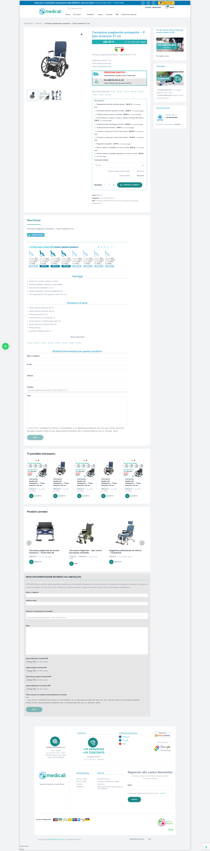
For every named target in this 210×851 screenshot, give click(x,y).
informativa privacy (49, 428)
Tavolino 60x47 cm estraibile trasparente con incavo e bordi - (119, 155)
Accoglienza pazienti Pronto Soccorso (108, 201)
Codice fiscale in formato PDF (36, 667)
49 (139, 92)
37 (111, 92)
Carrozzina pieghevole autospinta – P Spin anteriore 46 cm (37, 482)
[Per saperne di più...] (170, 51)
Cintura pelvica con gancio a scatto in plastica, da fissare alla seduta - (119, 119)
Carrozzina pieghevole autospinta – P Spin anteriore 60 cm (61, 482)
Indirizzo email (31, 600)
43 (125, 92)
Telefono (30, 376)
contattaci (177, 124)
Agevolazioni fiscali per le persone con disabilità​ (110, 788)
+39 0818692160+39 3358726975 (93, 750)
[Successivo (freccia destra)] (23, 849)
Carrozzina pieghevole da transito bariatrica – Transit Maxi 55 (44, 551)
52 (93, 95)
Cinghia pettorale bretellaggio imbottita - (120, 124)
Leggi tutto (37, 496)
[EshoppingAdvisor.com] (162, 737)
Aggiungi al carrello (131, 185)
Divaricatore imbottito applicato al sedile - (120, 111)
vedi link (162, 793)
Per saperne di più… (163, 56)
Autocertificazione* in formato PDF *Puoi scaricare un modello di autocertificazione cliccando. (83, 694)
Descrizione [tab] (34, 220)
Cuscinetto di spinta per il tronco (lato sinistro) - (119, 138)
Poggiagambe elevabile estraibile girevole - (117, 105)
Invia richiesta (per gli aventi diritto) (117, 83)
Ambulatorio (125, 201)
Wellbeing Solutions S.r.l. (59, 839)
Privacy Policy (81, 781)
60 (107, 95)
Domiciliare (134, 201)
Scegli (76, 563)
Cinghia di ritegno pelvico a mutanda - (119, 114)
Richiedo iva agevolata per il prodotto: (39, 611)
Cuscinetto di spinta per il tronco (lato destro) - (118, 132)
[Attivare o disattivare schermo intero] (23, 846)
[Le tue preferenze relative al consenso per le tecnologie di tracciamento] (206, 847)
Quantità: (98, 185)
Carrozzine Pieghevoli (107, 198)
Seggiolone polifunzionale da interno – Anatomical (125, 551)
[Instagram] (148, 3)
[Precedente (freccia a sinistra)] (20, 849)
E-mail (29, 364)
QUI (27, 697)
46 (132, 92)
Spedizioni (101, 784)
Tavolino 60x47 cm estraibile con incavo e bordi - (119, 149)
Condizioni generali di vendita (108, 781)
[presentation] (28, 542)
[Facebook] (143, 3)
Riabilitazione (96, 203)
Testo (29, 396)
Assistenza (80, 787)
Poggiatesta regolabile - (114, 144)
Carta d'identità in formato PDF (37, 658)
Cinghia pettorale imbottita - (115, 127)
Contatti (79, 784)
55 (100, 95)
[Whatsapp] (153, 3)
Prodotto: (30, 387)
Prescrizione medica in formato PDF (38, 677)
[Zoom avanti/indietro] (20, 846)
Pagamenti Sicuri (104, 779)
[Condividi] (25, 846)
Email (130, 785)
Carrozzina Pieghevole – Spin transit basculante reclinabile (85, 551)
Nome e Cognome (33, 356)
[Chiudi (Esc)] (27, 846)
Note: (28, 626)
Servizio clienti (81, 779)
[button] (81, 34)
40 (118, 92)
